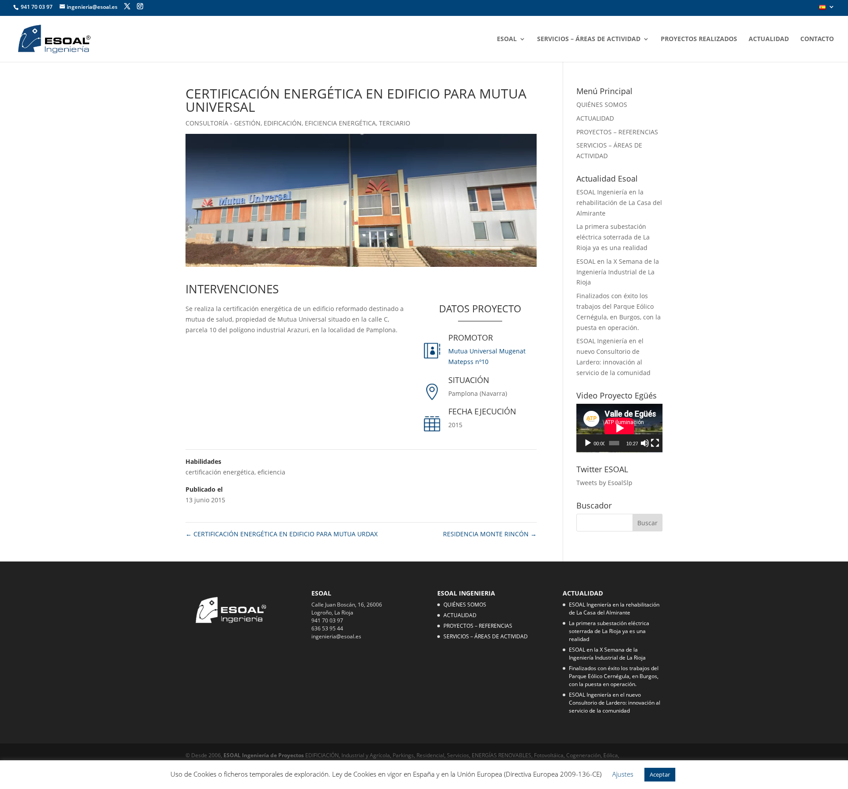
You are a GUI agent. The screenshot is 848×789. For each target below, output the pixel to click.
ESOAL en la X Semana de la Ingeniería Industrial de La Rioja (617, 272)
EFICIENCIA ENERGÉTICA (340, 123)
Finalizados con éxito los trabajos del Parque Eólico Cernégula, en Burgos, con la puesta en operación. (614, 676)
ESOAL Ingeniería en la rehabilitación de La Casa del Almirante (619, 202)
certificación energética (220, 472)
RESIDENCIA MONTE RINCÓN (490, 534)
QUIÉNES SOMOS (601, 104)
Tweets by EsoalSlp (604, 482)
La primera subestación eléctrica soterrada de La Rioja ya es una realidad (613, 237)
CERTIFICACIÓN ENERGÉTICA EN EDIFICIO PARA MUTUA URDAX (282, 534)
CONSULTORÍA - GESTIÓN (223, 123)
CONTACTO (817, 39)
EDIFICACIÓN (283, 123)
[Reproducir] (587, 443)
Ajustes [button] (622, 774)
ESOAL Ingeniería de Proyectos (264, 755)
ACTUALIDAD (769, 39)
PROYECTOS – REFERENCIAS (617, 132)
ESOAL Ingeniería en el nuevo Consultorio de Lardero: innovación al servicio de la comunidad (614, 702)
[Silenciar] (644, 443)
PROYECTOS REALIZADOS (699, 39)
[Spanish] (827, 10)
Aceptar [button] (660, 774)
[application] (619, 428)
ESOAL (507, 39)
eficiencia (271, 472)
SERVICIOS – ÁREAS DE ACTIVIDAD (588, 39)
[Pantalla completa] (655, 443)
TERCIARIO (394, 123)
